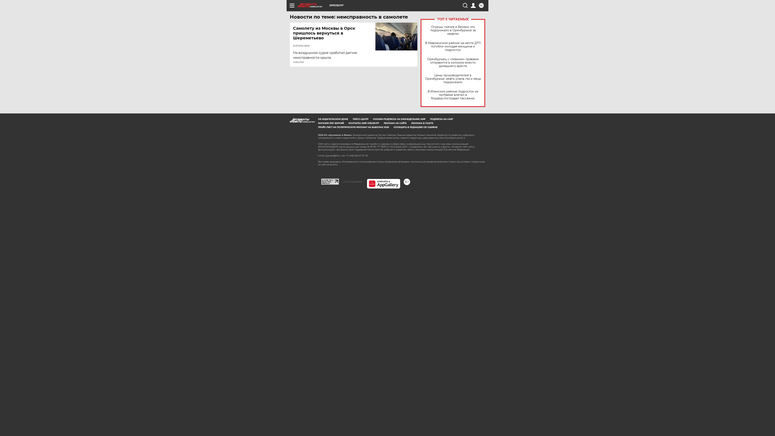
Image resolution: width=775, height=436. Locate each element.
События (298, 62)
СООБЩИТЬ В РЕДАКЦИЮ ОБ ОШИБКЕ (416, 127)
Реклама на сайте (395, 123)
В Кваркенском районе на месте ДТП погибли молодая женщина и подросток (453, 46)
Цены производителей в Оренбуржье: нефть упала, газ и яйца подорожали (453, 79)
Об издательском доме (333, 119)
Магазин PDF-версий (331, 123)
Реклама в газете (422, 123)
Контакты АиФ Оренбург (364, 123)
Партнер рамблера (352, 181)
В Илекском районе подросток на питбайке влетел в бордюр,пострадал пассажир (453, 95)
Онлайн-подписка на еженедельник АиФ (399, 119)
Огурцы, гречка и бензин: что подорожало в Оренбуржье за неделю (453, 30)
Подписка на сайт (441, 119)
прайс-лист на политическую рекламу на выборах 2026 (353, 127)
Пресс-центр (360, 119)
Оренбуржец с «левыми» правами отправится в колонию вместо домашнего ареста (453, 63)
